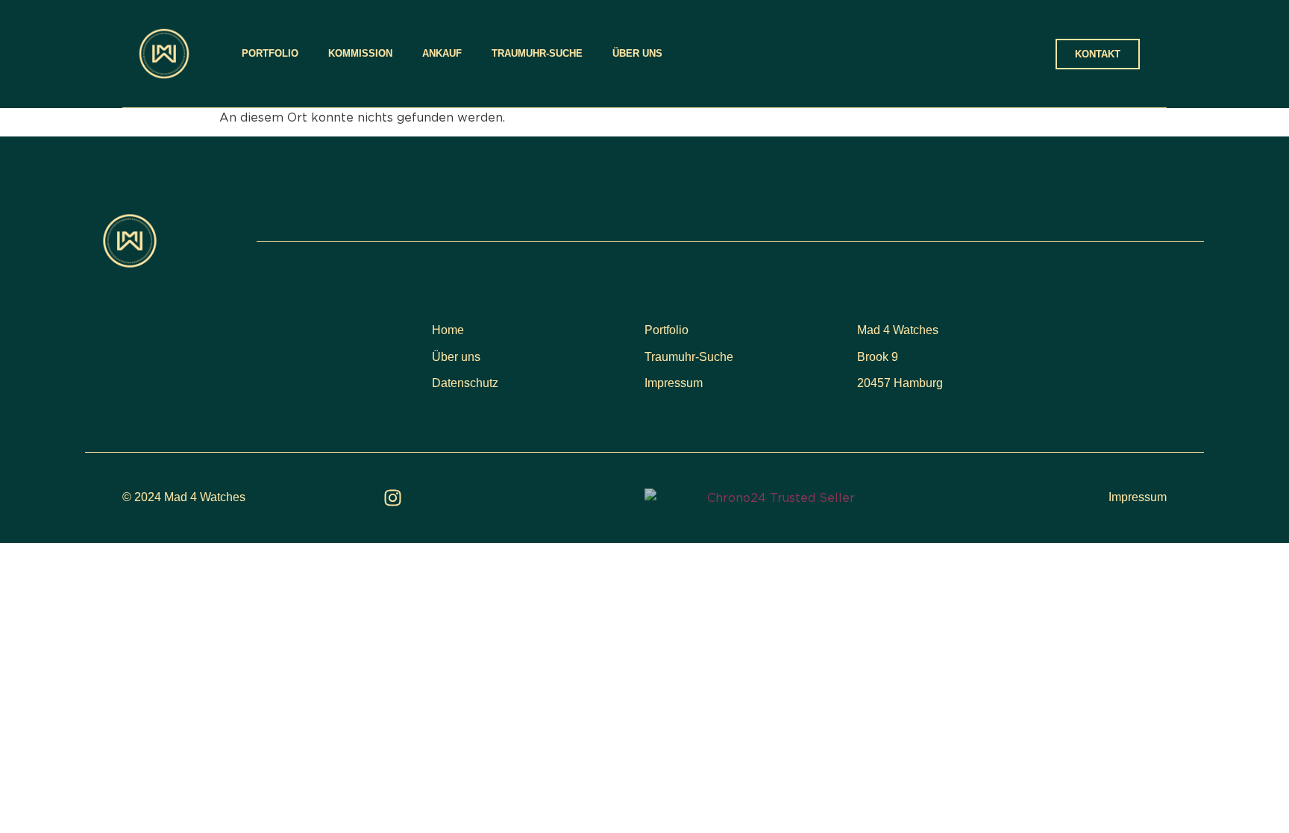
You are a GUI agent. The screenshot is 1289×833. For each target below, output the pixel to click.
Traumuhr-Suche (537, 53)
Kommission (360, 53)
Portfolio (270, 53)
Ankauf (442, 53)
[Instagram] (392, 497)
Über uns (637, 53)
